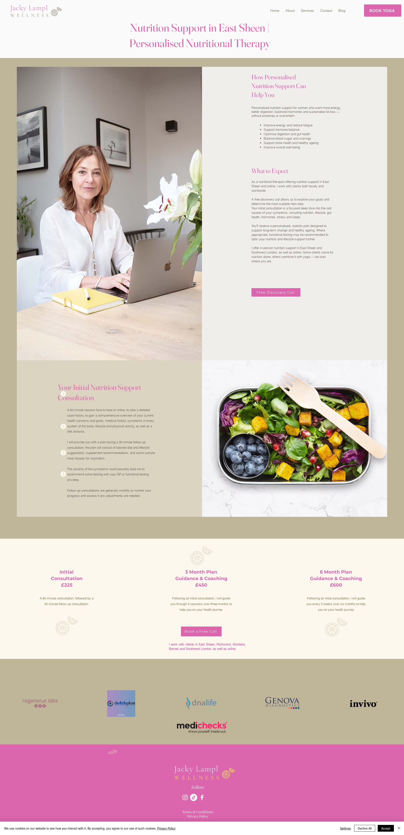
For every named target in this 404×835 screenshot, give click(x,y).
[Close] (398, 828)
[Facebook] (202, 797)
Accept (385, 828)
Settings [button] (345, 828)
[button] (307, 10)
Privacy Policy (166, 828)
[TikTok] (193, 797)
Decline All (365, 828)
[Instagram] (185, 797)
